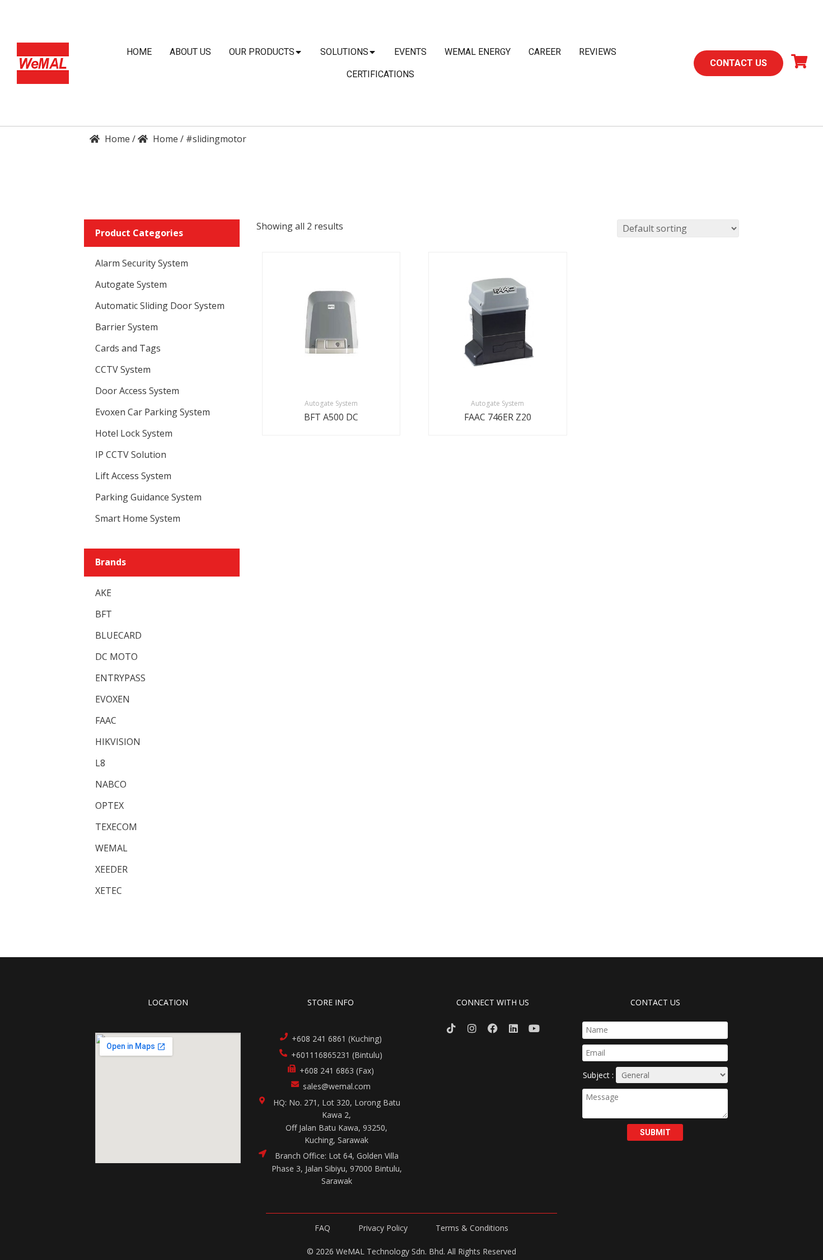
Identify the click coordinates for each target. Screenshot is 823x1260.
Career (545, 51)
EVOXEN (112, 699)
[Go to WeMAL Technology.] (110, 139)
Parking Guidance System (148, 497)
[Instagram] (472, 1028)
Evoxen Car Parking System (152, 412)
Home (139, 51)
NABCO (111, 784)
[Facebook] (493, 1028)
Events (410, 51)
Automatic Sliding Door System (160, 305)
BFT (103, 614)
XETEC (108, 890)
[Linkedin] (513, 1028)
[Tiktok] (451, 1028)
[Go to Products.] (158, 139)
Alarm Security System (141, 263)
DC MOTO (116, 656)
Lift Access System (133, 476)
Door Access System (137, 391)
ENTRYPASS (120, 678)
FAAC (105, 720)
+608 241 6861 (319, 1038)
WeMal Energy (478, 51)
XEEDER (111, 869)
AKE (103, 593)
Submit (655, 1132)
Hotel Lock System (133, 433)
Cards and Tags (128, 348)
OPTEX (109, 805)
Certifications (380, 74)
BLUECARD (118, 635)
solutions (344, 51)
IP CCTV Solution (130, 454)
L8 (100, 763)
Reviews (597, 51)
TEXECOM (116, 827)
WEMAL (111, 848)
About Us (190, 51)
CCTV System (123, 369)
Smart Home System (137, 518)
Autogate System (131, 284)
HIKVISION (118, 742)
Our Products (261, 51)
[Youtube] (534, 1028)
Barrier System (126, 327)
